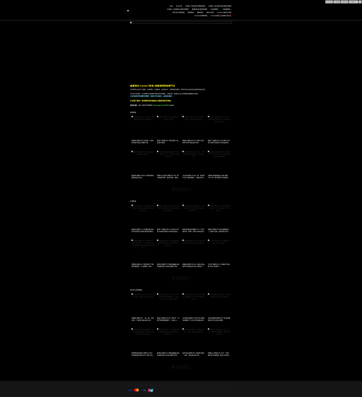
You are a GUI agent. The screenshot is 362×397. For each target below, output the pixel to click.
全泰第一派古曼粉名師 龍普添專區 (219, 6)
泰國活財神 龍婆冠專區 (199, 9)
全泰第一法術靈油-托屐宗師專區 (178, 9)
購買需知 (191, 12)
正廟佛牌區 (226, 9)
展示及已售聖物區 (179, 12)
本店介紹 (179, 6)
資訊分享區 (210, 12)
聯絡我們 (200, 12)
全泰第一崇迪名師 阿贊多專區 (195, 6)
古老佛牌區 (214, 9)
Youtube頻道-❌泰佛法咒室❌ (221, 16)
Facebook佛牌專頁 (201, 16)
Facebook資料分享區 (224, 12)
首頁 (171, 6)
